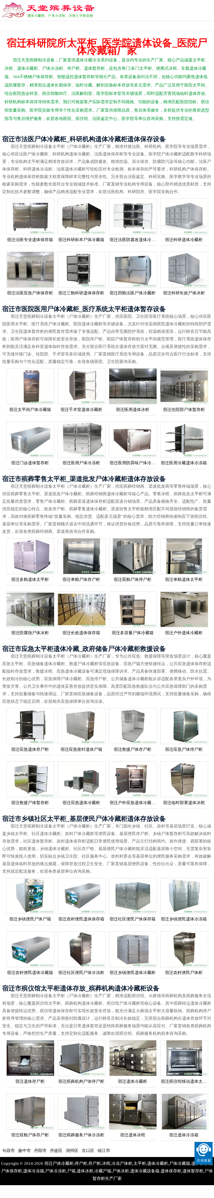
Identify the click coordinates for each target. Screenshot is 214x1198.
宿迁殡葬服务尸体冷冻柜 (81, 1135)
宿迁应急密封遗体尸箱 (81, 749)
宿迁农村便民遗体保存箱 (81, 919)
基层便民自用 (167, 25)
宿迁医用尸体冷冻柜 (81, 463)
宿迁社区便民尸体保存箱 (132, 919)
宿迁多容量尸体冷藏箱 (133, 633)
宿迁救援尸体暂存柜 (30, 802)
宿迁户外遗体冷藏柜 (184, 633)
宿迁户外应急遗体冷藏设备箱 (137, 802)
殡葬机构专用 (45, 25)
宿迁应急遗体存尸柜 (30, 749)
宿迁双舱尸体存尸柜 (30, 1135)
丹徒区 (30, 1150)
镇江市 (78, 1150)
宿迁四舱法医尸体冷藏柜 (132, 293)
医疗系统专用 (106, 25)
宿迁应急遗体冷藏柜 (81, 802)
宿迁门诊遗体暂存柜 (30, 463)
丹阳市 (14, 1150)
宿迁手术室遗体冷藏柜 (81, 409)
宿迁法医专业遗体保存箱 (30, 239)
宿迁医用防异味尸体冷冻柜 (135, 463)
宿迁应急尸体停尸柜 (184, 749)
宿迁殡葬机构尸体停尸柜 (81, 1081)
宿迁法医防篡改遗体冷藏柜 (135, 239)
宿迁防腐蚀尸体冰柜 (30, 633)
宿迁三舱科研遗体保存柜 (81, 293)
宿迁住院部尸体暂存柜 (184, 409)
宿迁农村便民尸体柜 (184, 972)
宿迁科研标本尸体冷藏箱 (81, 239)
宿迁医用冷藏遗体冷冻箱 (184, 463)
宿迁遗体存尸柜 (30, 1081)
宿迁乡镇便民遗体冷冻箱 (184, 919)
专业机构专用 (15, 25)
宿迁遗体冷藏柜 (132, 1081)
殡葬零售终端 (76, 25)
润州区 (46, 1150)
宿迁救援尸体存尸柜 (132, 749)
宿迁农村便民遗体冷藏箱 (30, 972)
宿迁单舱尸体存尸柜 (81, 579)
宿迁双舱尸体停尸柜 (132, 579)
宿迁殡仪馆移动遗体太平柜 (186, 1081)
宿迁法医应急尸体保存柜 (30, 293)
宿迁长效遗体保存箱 (81, 633)
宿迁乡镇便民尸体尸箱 (30, 919)
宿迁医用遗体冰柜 (132, 409)
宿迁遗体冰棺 (132, 1135)
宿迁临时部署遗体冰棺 (184, 802)
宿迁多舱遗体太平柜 (30, 579)
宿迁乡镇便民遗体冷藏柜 (132, 972)
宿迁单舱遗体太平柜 (184, 579)
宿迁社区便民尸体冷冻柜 (81, 972)
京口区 (62, 1150)
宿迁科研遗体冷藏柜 (184, 239)
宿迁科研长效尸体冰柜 (184, 293)
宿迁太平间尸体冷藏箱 (30, 409)
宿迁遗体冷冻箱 (183, 1135)
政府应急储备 (136, 25)
